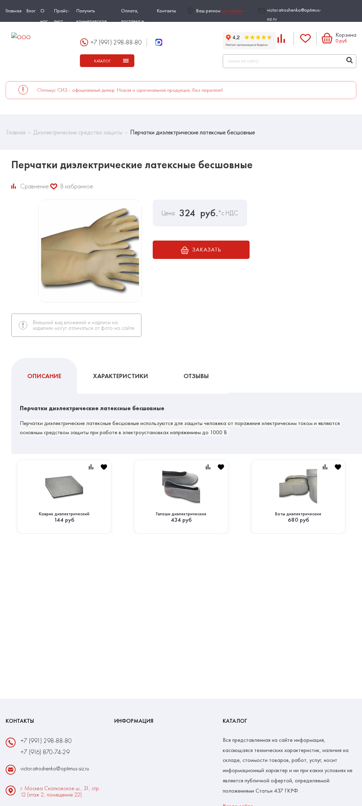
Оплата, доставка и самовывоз (132, 20)
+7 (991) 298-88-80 (116, 42)
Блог (31, 10)
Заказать (206, 249)
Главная (14, 10)
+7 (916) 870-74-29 (45, 752)
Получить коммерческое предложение (91, 20)
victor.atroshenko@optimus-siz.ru (294, 14)
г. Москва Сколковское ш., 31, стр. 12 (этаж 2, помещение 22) (60, 791)
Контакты (166, 10)
